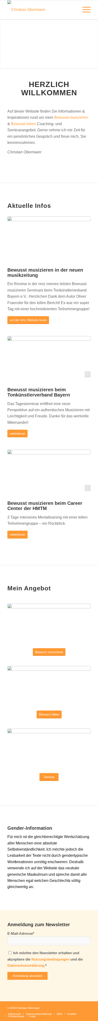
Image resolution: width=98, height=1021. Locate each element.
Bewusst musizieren (71, 117)
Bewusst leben (23, 124)
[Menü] (84, 9)
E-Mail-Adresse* (20, 933)
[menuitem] (84, 9)
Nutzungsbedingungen (50, 959)
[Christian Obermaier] (40, 9)
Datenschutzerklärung (25, 965)
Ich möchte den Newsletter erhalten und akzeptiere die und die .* (45, 959)
